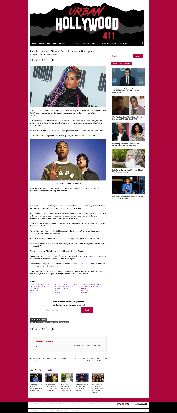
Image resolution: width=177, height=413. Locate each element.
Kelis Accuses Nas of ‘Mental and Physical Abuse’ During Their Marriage (91, 286)
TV (71, 43)
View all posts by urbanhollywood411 (88, 345)
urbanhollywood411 (52, 55)
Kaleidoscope (42, 322)
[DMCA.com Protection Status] (140, 404)
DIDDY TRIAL (51, 43)
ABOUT (114, 43)
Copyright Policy (108, 404)
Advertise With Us (58, 404)
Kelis (51, 322)
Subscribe (87, 310)
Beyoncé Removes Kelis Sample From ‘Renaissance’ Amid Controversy (40, 286)
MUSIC (94, 43)
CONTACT (124, 43)
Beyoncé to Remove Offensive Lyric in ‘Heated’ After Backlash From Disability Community (66, 286)
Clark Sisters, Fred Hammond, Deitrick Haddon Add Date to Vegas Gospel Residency (97, 388)
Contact (43, 404)
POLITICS (85, 43)
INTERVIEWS (104, 43)
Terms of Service (76, 404)
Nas (56, 322)
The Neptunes (64, 322)
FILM (77, 43)
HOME (34, 43)
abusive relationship (94, 256)
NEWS (41, 43)
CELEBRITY (63, 43)
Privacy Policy (92, 404)
